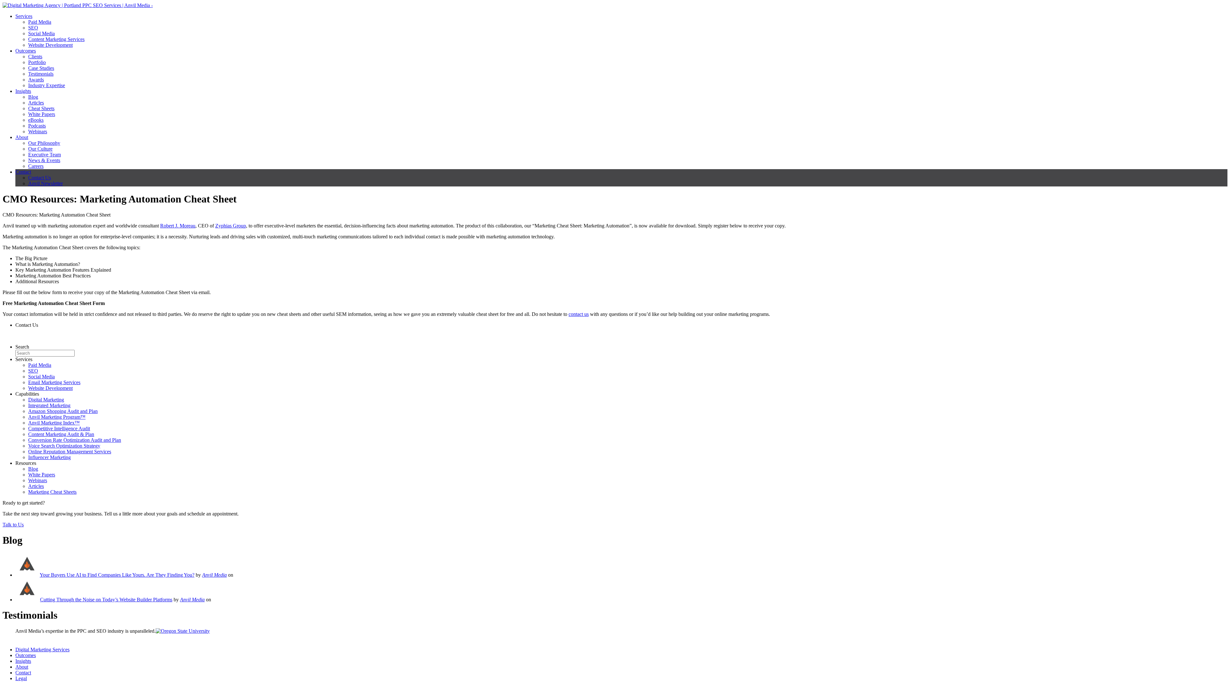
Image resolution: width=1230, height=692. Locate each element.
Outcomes (25, 51)
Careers (36, 166)
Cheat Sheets (41, 108)
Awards (36, 79)
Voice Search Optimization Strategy (64, 446)
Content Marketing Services (56, 39)
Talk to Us (13, 524)
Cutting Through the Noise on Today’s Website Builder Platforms (106, 599)
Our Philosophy (44, 143)
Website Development (50, 45)
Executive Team (44, 154)
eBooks (36, 120)
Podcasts (37, 125)
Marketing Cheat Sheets (52, 492)
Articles (36, 102)
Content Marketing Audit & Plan (61, 434)
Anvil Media (214, 575)
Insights (23, 91)
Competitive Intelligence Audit (59, 428)
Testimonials (40, 74)
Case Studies (41, 68)
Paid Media (39, 22)
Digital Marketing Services (42, 649)
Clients (35, 56)
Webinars (37, 131)
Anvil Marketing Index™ (54, 422)
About (21, 137)
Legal (21, 678)
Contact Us (39, 177)
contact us (579, 314)
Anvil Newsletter (45, 183)
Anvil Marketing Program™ (57, 417)
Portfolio (37, 62)
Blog (33, 97)
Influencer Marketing (49, 457)
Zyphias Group (230, 225)
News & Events (44, 160)
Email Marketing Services (54, 382)
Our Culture (40, 149)
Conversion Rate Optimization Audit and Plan (74, 440)
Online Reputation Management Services (69, 451)
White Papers (41, 114)
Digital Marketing (46, 399)
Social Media (41, 33)
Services (23, 16)
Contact (23, 172)
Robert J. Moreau (177, 225)
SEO (33, 27)
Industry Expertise (46, 85)
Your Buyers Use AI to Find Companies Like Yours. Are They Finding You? (117, 575)
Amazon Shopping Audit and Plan (63, 411)
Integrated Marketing (49, 405)
